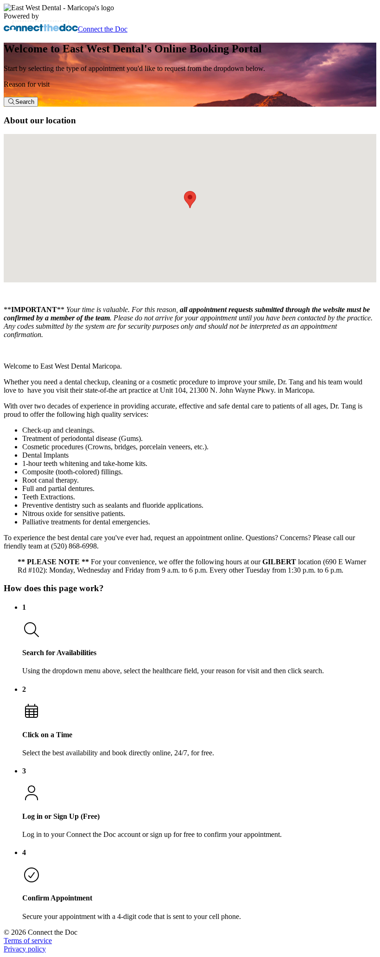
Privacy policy (25, 949)
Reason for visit (27, 84)
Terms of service (28, 940)
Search (24, 101)
